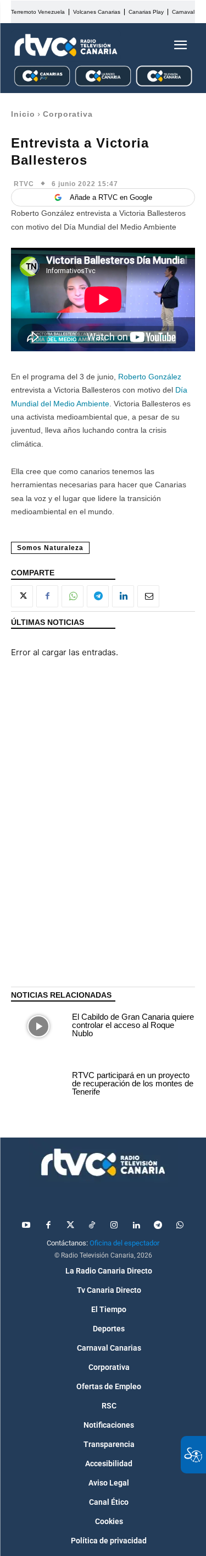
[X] (22, 596)
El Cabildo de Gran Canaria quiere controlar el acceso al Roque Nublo (133, 1025)
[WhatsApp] (72, 596)
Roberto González (149, 376)
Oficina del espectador (124, 1243)
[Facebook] (47, 596)
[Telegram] (98, 596)
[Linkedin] (123, 596)
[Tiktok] (92, 1225)
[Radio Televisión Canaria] (66, 45)
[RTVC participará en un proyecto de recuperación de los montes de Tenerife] (38, 1084)
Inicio (23, 114)
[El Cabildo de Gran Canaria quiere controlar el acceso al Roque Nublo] (38, 1026)
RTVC (24, 184)
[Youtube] (26, 1225)
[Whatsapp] (180, 1225)
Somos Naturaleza (50, 548)
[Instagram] (114, 1225)
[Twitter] (70, 1225)
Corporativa (68, 114)
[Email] (148, 596)
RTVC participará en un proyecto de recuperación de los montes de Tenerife (132, 1083)
